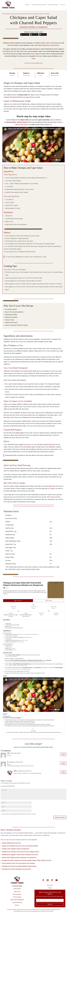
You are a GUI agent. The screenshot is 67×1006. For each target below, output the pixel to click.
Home (3, 13)
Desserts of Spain (17, 897)
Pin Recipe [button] (49, 600)
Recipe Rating (4, 786)
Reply (63, 754)
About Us (17, 905)
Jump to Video (35, 34)
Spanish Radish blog (17, 902)
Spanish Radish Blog (53, 4)
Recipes (27, 4)
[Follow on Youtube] (56, 880)
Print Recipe (43, 34)
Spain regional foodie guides (17, 899)
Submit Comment (60, 817)
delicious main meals (21, 124)
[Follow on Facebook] (43, 880)
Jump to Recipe (25, 34)
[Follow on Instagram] (48, 880)
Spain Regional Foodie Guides (39, 4)
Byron (15, 770)
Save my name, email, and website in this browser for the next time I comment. (19, 814)
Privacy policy (50, 885)
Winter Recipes (17, 888)
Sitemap (50, 887)
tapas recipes (57, 122)
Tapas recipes (17, 891)
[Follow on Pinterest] (52, 880)
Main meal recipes (17, 894)
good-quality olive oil (51, 486)
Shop (61, 4)
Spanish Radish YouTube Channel (17, 122)
